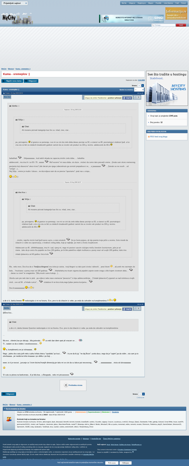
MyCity (124, 3)
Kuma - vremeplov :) (23, 69)
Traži (177, 3)
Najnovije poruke (74, 439)
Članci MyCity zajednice (111, 439)
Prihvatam (112, 463)
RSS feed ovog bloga (158, 137)
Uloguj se (132, 3)
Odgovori (33, 81)
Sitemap (86, 439)
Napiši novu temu (13, 81)
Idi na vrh (141, 397)
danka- (7, 308)
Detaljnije (115, 412)
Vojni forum (114, 444)
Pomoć (183, 3)
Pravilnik (158, 3)
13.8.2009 (141, 80)
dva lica (7, 97)
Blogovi (150, 3)
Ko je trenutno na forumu (15, 409)
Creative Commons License (127, 449)
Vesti (108, 444)
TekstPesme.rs (136, 444)
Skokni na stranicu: (127, 90)
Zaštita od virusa (125, 444)
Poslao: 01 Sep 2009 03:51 (14, 304)
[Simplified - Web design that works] (133, 452)
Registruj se (142, 3)
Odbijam (125, 463)
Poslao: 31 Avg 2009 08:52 (14, 93)
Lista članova (168, 3)
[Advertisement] (94, 48)
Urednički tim (96, 439)
